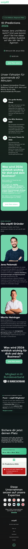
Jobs (14, 531)
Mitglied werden (8, 410)
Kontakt (14, 539)
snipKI (5, 2)
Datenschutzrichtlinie (14, 537)
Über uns (14, 528)
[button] (14, 63)
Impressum (14, 534)
